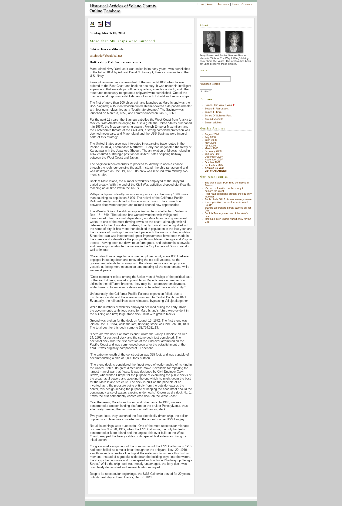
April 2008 (210, 145)
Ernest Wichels (213, 122)
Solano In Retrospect (216, 108)
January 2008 (212, 154)
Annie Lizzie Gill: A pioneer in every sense (228, 199)
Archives (223, 4)
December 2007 (214, 156)
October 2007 (212, 162)
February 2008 (213, 151)
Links (235, 4)
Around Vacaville (214, 119)
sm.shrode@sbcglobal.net (106, 55)
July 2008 (210, 137)
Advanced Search (210, 83)
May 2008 (210, 142)
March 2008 (211, 148)
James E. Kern (213, 112)
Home (201, 4)
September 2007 (214, 165)
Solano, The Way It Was (218, 105)
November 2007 (214, 159)
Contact (246, 4)
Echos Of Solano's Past (218, 115)
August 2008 (212, 134)
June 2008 (211, 140)
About (211, 4)
